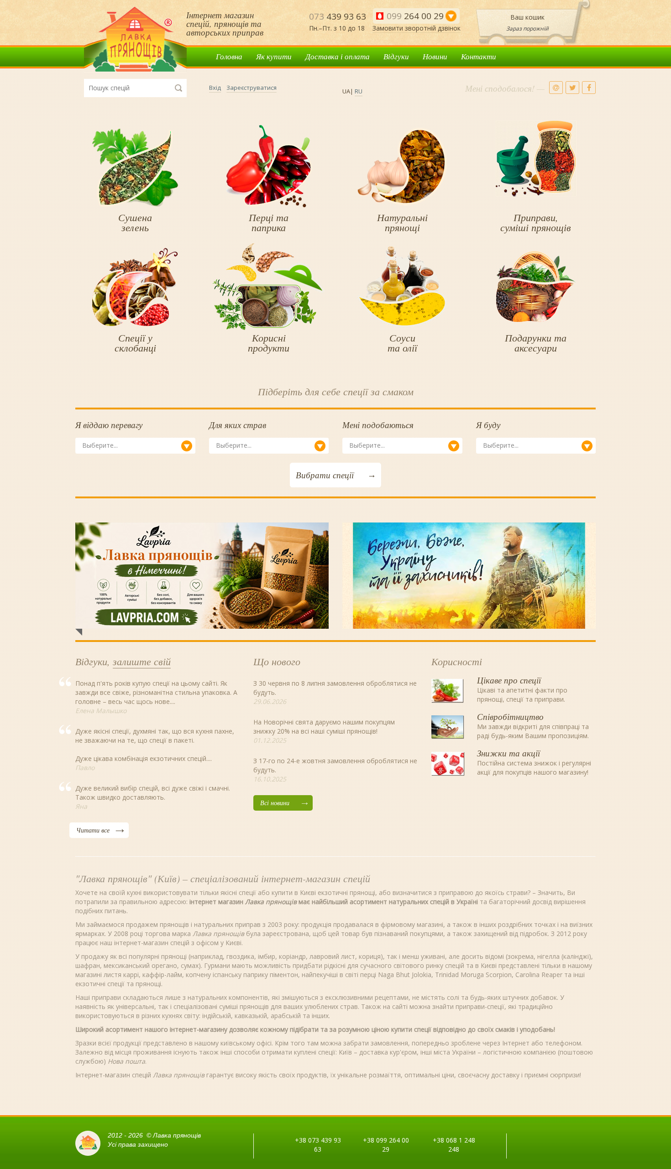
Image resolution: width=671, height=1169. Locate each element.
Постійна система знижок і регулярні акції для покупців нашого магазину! (534, 764)
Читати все (93, 830)
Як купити (274, 56)
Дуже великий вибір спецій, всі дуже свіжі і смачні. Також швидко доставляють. (152, 793)
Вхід (215, 87)
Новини (435, 56)
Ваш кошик (527, 17)
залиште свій (142, 661)
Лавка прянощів (135, 39)
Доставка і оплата (337, 56)
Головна (229, 56)
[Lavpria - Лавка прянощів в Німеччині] (202, 575)
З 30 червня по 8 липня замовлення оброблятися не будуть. (335, 688)
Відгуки (396, 56)
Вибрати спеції (325, 475)
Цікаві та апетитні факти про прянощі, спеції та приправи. (522, 691)
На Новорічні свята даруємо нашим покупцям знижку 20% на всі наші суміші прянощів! (324, 726)
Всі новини (274, 802)
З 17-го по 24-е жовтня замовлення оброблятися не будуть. (335, 765)
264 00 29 (415, 16)
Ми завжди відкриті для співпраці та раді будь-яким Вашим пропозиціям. (533, 727)
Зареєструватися (251, 87)
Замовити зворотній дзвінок (416, 28)
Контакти (478, 56)
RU (358, 91)
